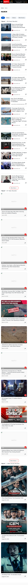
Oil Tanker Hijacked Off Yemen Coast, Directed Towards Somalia (18, 65)
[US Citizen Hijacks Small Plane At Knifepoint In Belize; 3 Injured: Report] (6, 165)
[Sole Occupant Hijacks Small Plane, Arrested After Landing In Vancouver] (6, 136)
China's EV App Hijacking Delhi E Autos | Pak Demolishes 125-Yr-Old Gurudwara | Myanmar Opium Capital (13, 239)
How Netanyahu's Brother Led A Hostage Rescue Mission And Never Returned (19, 90)
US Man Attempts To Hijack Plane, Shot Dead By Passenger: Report (19, 154)
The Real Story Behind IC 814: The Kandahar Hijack (13, 536)
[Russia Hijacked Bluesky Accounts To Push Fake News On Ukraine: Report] (6, 57)
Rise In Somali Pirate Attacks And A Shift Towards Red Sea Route (18, 26)
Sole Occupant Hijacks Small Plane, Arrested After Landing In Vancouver (19, 134)
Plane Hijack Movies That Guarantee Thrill (12, 498)
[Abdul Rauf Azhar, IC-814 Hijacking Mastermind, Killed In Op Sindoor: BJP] (6, 145)
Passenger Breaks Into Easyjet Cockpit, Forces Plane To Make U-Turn (18, 109)
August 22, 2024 (5, 539)
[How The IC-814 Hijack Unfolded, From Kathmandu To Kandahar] (5, 101)
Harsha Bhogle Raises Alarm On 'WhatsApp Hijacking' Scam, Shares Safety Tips (18, 178)
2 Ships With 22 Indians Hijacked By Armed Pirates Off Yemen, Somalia (19, 36)
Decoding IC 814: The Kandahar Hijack (11, 574)
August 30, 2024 (5, 500)
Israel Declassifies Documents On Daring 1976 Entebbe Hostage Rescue (19, 46)
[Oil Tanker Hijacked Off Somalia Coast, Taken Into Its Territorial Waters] (6, 80)
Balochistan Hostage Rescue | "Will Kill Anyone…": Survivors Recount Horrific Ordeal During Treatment (13, 372)
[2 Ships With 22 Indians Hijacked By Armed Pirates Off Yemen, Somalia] (6, 37)
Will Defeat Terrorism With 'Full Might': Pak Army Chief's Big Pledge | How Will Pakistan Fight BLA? (14, 293)
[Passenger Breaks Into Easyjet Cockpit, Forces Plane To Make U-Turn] (6, 111)
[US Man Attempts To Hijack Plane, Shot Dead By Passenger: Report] (6, 155)
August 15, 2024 (5, 576)
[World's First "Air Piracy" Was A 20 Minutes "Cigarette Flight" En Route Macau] (6, 121)
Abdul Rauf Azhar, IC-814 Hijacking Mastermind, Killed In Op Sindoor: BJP (18, 144)
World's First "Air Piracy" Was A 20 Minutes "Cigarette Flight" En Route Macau (19, 120)
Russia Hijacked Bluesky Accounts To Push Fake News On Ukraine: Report (19, 55)
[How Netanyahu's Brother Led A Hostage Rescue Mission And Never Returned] (6, 91)
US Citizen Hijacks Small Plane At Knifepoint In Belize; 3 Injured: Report (18, 164)
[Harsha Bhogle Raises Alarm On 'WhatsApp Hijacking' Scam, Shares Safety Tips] (6, 179)
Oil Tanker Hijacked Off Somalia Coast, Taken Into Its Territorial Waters (19, 79)
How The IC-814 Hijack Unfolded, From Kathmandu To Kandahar (18, 100)
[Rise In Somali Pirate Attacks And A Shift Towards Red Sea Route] (6, 27)
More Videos (13, 460)
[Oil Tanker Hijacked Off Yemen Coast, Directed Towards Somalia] (6, 67)
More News (13, 188)
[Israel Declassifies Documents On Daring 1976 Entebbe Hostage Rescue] (6, 47)
